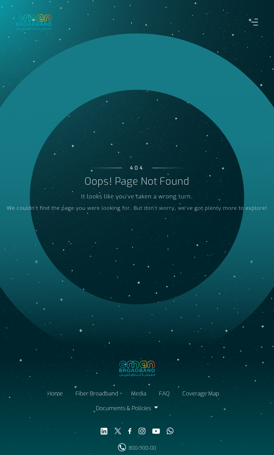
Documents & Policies (124, 409)
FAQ (164, 394)
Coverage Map (200, 394)
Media (138, 394)
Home (55, 394)
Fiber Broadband (97, 394)
